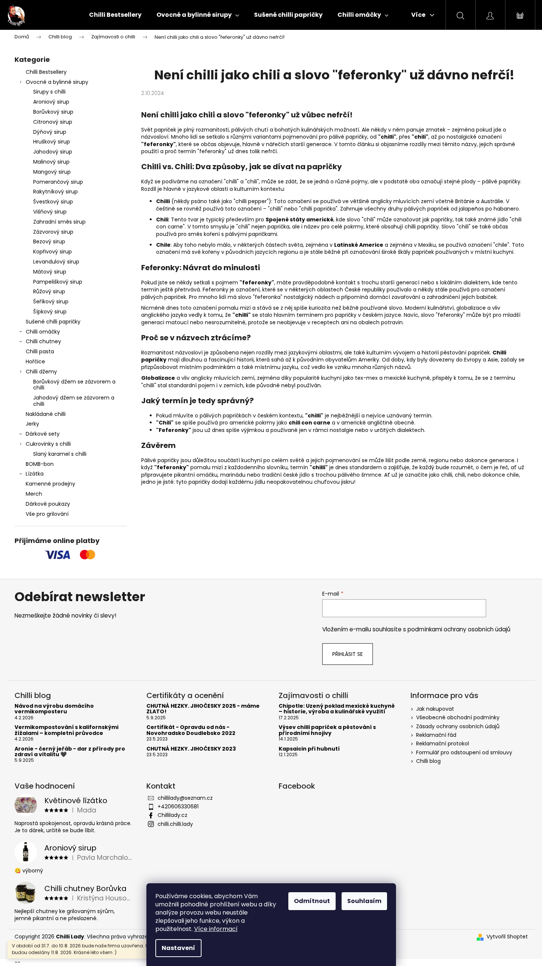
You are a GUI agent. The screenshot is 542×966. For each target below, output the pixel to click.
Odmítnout (312, 901)
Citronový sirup (52, 122)
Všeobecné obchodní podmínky (458, 717)
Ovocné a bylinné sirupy (57, 82)
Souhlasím (364, 901)
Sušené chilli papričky (53, 321)
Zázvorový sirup (53, 232)
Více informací (216, 929)
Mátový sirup (49, 271)
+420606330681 (178, 806)
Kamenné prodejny (50, 483)
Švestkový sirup (53, 201)
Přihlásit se (347, 654)
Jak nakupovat (435, 709)
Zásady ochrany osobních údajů (458, 726)
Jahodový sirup (52, 151)
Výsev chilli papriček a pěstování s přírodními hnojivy (327, 730)
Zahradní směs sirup (59, 221)
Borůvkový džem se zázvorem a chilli (74, 385)
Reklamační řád (436, 735)
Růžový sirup (49, 291)
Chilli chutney (43, 341)
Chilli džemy (41, 371)
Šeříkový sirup (51, 301)
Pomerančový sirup (58, 182)
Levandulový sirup (56, 261)
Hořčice (35, 361)
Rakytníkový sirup (55, 191)
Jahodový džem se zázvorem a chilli (73, 401)
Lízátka (35, 473)
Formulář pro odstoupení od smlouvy (464, 752)
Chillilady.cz (172, 815)
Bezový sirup (49, 241)
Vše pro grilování (47, 514)
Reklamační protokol (442, 743)
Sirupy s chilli (49, 91)
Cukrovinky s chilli (48, 444)
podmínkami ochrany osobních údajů (459, 629)
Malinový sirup (51, 161)
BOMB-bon (40, 464)
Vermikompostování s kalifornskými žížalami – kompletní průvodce (66, 730)
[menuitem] (115, 15)
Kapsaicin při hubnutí (309, 749)
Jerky (32, 423)
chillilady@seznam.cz (185, 798)
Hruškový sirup (51, 141)
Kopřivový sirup (52, 251)
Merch (34, 494)
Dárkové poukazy (48, 504)
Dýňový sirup (49, 132)
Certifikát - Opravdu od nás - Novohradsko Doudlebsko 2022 (190, 730)
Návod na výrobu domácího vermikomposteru (54, 709)
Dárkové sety (43, 434)
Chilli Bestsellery (46, 72)
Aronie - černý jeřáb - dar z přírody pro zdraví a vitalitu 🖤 (70, 752)
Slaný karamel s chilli (59, 454)
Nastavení (178, 948)
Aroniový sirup (51, 101)
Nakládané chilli (46, 414)
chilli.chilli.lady (175, 824)
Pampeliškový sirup (57, 281)
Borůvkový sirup (53, 112)
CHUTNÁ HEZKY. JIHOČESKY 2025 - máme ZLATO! (203, 709)
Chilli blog (428, 761)
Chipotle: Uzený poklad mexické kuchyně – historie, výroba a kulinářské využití (337, 709)
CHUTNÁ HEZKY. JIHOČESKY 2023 (191, 749)
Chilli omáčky (43, 331)
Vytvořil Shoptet (507, 936)
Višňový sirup (50, 211)
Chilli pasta (40, 351)
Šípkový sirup (50, 311)
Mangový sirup (52, 172)
